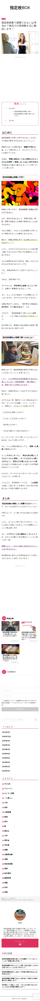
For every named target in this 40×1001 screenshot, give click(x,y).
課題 (6, 882)
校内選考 (7, 873)
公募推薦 (7, 812)
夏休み (6, 831)
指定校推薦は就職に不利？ (23, 111)
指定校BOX (20, 7)
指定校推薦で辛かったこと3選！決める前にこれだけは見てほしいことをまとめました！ (20, 966)
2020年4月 (6, 741)
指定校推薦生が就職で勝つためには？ (25, 114)
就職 (4, 18)
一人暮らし (8, 798)
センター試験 (9, 793)
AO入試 (7, 784)
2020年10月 (6, 736)
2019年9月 (6, 749)
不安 (6, 803)
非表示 (23, 104)
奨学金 (6, 840)
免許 (6, 807)
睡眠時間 (7, 878)
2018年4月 (6, 771)
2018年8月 (6, 758)
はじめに (12, 108)
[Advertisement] (20, 79)
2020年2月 (6, 745)
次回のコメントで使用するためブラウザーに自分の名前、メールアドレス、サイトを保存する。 (19, 703)
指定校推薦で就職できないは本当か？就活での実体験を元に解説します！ (19, 979)
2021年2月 (6, 732)
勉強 (6, 817)
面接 (6, 892)
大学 (6, 835)
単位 (6, 821)
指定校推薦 (8, 864)
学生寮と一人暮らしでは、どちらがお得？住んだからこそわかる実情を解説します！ (19, 986)
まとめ (11, 120)
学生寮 (6, 845)
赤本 (6, 887)
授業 (6, 868)
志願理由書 (8, 854)
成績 (6, 859)
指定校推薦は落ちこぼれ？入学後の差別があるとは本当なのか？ (19, 973)
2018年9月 (6, 754)
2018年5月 (6, 766)
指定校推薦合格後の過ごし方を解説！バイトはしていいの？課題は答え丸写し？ (19, 960)
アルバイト (8, 788)
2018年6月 (6, 762)
